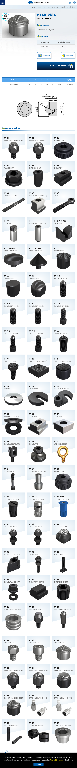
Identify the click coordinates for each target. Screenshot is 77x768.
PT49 (63, 7)
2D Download (46, 55)
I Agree (38, 764)
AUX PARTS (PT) (53, 7)
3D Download (69, 55)
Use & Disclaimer (57, 760)
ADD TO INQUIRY (57, 65)
